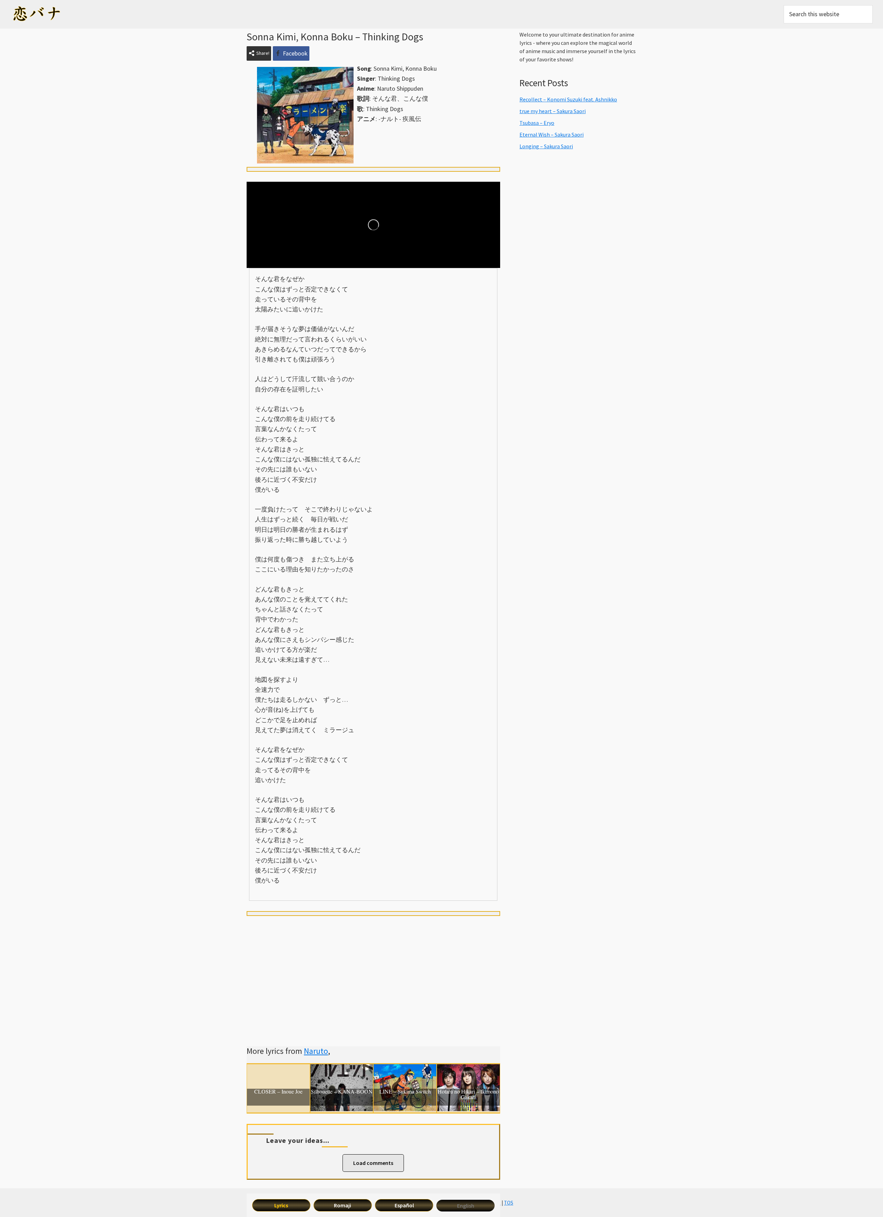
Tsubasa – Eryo (536, 122)
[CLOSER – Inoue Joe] (278, 1069)
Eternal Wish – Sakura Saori (551, 134)
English (465, 1205)
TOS (508, 1202)
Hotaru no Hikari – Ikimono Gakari (468, 1094)
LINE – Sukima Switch (405, 1092)
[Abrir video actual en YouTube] (373, 225)
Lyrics (281, 1205)
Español (404, 1205)
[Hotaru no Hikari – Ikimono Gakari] (468, 1069)
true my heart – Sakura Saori (552, 111)
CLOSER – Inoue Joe (278, 1092)
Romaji (342, 1205)
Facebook (295, 53)
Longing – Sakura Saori (546, 146)
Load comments (373, 1162)
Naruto (316, 1051)
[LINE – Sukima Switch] (405, 1069)
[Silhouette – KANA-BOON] (341, 1069)
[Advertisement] (373, 969)
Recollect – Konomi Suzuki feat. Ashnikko (568, 99)
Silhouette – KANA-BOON (342, 1092)
